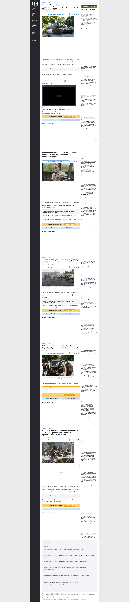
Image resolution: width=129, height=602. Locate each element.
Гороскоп (45, 559)
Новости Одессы (46, 546)
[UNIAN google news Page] (65, 590)
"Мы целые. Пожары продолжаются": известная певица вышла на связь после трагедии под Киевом (88, 170)
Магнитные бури (68, 555)
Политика (34, 12)
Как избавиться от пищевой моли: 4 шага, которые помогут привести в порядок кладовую (89, 397)
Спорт (33, 18)
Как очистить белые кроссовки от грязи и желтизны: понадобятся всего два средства (88, 125)
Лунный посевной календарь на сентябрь (86, 580)
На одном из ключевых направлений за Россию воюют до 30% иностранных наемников (89, 73)
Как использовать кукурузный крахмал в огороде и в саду (54, 584)
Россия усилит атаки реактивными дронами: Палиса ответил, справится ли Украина (88, 459)
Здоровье (34, 25)
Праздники (80, 578)
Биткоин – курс (69, 549)
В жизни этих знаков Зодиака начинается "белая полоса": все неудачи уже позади (88, 440)
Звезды (55, 578)
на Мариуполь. (67, 109)
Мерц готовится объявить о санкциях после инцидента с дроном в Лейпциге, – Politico (89, 354)
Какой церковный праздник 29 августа (65, 567)
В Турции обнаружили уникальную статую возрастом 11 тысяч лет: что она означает (88, 294)
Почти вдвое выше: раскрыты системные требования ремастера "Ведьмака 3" (87, 270)
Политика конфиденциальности (60, 599)
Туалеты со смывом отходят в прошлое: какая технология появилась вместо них (88, 449)
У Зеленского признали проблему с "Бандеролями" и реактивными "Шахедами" (88, 100)
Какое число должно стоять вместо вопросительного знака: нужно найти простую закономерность (88, 287)
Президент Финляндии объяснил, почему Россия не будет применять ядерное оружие (88, 15)
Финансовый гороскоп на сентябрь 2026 (51, 563)
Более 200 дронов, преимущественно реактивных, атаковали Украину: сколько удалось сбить (89, 133)
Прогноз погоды (47, 555)
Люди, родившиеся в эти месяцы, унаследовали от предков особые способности (88, 136)
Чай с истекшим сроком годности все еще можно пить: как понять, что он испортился (88, 67)
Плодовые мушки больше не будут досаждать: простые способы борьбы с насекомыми (88, 394)
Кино (64, 578)
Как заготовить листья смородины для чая (68, 573)
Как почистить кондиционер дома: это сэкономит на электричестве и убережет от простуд (88, 112)
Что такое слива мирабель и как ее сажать (56, 580)
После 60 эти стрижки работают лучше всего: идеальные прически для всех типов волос (89, 381)
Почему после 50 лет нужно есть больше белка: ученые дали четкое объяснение (88, 310)
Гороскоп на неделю (83, 561)
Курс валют (64, 549)
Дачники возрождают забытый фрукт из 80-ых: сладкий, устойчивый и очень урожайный (88, 266)
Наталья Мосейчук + (66, 542)
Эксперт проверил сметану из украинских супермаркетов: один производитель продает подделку (87, 405)
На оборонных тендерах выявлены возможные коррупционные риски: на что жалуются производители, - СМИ (88, 204)
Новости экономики (48, 549)
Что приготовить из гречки (80, 573)
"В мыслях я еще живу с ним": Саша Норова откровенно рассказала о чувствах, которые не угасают (89, 332)
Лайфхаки (46, 572)
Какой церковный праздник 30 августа (79, 567)
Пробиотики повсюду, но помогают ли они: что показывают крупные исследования (88, 92)
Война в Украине (47, 542)
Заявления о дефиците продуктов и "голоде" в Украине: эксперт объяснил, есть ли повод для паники (89, 401)
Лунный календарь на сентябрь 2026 (72, 561)
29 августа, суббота (86, 70)
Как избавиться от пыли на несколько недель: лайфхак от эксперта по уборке (88, 469)
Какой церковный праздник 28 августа (50, 567)
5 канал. (53, 207)
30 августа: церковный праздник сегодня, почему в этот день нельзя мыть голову (88, 214)
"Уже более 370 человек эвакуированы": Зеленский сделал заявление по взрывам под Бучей (87, 484)
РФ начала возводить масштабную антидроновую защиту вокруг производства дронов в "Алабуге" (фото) (89, 19)
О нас (68, 599)
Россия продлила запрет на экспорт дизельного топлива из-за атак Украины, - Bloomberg (88, 104)
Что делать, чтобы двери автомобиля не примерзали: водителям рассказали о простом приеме (88, 218)
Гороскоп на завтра (62, 561)
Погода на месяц (74, 555)
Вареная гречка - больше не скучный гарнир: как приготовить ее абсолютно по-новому (87, 409)
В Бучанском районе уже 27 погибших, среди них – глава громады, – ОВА (88, 510)
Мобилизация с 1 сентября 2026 (56, 542)
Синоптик (92, 555)
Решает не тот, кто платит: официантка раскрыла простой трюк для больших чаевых (88, 473)
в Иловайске (65, 391)
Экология (33, 15)
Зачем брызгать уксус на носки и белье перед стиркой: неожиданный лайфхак (88, 325)
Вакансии (34, 39)
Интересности (34, 27)
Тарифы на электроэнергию (78, 549)
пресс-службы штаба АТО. (61, 380)
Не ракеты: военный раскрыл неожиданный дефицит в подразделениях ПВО (88, 303)
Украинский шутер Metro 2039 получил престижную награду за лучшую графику (88, 517)
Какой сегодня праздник (48, 566)
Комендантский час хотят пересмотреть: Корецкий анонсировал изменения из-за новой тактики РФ (88, 129)
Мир (33, 14)
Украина (33, 10)
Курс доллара (54, 549)
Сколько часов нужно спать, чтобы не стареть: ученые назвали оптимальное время (88, 321)
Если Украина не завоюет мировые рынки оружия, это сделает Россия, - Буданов (88, 96)
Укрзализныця (46, 552)
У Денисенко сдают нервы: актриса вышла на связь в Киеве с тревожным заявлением (88, 291)
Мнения (33, 34)
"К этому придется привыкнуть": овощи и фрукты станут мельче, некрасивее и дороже (88, 197)
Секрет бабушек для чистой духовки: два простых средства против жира (88, 177)
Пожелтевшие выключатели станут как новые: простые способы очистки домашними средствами (88, 225)
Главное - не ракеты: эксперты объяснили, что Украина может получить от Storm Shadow (88, 118)
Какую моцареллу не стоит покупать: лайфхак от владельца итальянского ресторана (89, 357)
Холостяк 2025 (60, 578)
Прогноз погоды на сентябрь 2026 (84, 555)
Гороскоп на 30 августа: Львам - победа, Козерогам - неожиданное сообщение (88, 262)
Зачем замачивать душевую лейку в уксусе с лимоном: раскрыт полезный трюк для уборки (89, 174)
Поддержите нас (89, 6)
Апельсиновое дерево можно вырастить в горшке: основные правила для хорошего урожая (89, 63)
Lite (44, 578)
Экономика (34, 13)
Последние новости (88, 9)
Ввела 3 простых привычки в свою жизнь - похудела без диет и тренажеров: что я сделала (88, 314)
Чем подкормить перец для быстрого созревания (52, 582)
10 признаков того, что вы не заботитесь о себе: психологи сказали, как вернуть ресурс (88, 420)
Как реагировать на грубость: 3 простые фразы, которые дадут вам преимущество (88, 108)
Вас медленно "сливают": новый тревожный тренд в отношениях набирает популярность (88, 185)
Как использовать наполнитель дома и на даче (52, 575)
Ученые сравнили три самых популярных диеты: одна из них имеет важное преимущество (88, 524)
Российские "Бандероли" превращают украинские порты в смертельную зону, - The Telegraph (87, 530)
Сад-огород (46, 580)
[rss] (71, 590)
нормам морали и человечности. (71, 221)
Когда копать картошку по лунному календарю (70, 582)
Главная (33, 8)
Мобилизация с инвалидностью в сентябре (78, 542)
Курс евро (60, 549)
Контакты (34, 40)
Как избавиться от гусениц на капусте (71, 580)
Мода (76, 578)
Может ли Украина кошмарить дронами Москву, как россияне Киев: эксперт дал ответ (87, 221)
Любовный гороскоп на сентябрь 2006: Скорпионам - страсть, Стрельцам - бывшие (88, 158)
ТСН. (61, 65)
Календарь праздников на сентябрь (50, 569)
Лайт (33, 21)
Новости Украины (47, 545)
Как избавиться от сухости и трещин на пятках (52, 573)
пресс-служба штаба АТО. (55, 290)
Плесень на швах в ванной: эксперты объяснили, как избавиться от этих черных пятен (89, 372)
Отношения (51, 578)
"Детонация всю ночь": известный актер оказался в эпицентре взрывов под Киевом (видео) (88, 487)
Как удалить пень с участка (65, 575)
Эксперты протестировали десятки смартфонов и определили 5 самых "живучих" (88, 417)
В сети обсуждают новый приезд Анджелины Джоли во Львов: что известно (88, 283)
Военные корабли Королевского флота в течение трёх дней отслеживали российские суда (88, 27)
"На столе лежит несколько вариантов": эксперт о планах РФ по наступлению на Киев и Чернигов (87, 361)
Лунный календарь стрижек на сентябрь (51, 561)
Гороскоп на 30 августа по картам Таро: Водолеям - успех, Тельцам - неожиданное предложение (88, 200)
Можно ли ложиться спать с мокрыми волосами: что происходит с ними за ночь (89, 390)
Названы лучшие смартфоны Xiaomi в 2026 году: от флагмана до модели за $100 (88, 189)
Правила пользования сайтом (47, 599)
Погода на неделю (61, 555)
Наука (33, 19)
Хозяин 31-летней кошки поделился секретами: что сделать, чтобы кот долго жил (88, 480)
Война (33, 9)
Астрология (73, 578)
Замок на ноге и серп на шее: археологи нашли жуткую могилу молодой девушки (88, 491)
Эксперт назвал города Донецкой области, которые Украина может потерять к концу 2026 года (88, 193)
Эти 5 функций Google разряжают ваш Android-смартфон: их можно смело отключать (88, 89)
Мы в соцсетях (83, 599)
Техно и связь (34, 20)
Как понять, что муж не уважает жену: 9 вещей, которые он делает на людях (88, 23)
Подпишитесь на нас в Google (57, 14)
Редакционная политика (75, 599)
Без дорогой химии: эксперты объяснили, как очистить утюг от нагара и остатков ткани (88, 279)
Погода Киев (46, 557)
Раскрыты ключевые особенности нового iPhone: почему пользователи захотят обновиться (88, 368)
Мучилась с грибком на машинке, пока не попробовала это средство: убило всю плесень (88, 413)
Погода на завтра (54, 555)
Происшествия (34, 24)
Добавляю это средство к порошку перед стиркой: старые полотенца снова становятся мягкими (88, 465)
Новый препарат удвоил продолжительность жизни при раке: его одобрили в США (88, 166)
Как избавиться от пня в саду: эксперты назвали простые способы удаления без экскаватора (87, 181)
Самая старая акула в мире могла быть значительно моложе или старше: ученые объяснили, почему (88, 162)
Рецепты (47, 578)
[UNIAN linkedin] (63, 590)
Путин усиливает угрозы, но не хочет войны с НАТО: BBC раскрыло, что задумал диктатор (89, 317)
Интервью (34, 33)
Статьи (33, 32)
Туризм (33, 26)
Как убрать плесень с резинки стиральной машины (80, 575)
